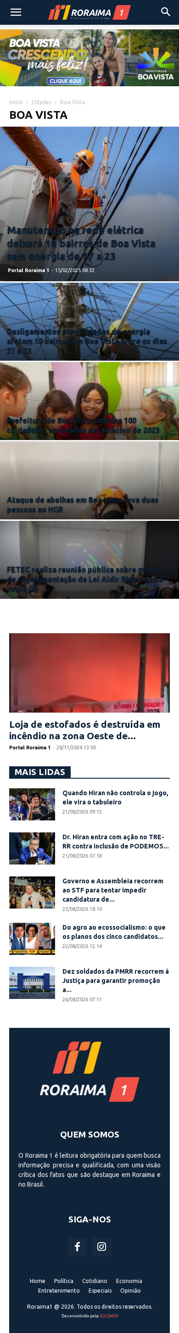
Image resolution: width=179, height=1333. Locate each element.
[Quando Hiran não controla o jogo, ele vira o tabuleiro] (32, 804)
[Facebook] (77, 1247)
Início (16, 102)
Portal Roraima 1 (28, 270)
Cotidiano (94, 1281)
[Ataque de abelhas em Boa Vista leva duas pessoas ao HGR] (89, 508)
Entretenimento (59, 1291)
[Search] (166, 12)
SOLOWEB (109, 1316)
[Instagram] (102, 1247)
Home (37, 1281)
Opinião (130, 1291)
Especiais (100, 1291)
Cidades (41, 102)
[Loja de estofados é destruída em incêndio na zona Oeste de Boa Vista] (89, 673)
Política (63, 1281)
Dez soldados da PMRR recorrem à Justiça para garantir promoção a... (115, 980)
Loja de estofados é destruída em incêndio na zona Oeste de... (85, 730)
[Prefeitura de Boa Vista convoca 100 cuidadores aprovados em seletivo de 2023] (89, 429)
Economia (129, 1281)
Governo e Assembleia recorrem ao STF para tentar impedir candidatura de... (112, 890)
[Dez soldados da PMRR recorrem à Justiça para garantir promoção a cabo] (32, 983)
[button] (15, 12)
